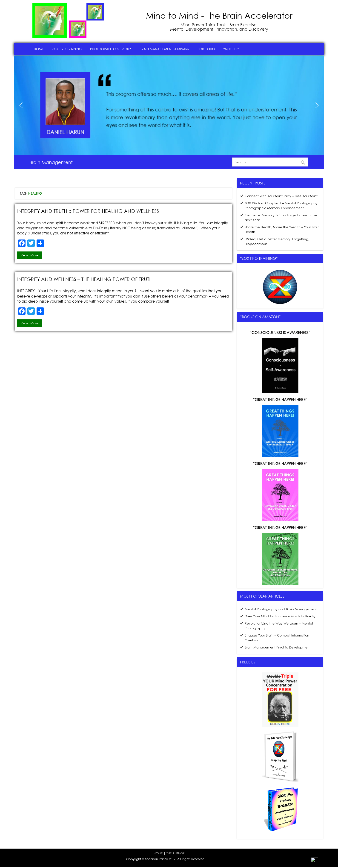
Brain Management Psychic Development (278, 647)
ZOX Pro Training (67, 49)
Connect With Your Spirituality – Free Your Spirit (281, 196)
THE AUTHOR (175, 853)
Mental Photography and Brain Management (281, 609)
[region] (169, 105)
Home (39, 49)
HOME (158, 853)
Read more (29, 255)
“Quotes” (231, 49)
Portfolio (206, 49)
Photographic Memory (110, 49)
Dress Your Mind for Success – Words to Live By (280, 616)
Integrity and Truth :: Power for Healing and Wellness (88, 211)
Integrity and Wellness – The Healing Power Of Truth (84, 279)
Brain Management (51, 162)
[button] (21, 105)
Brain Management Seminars (164, 49)
